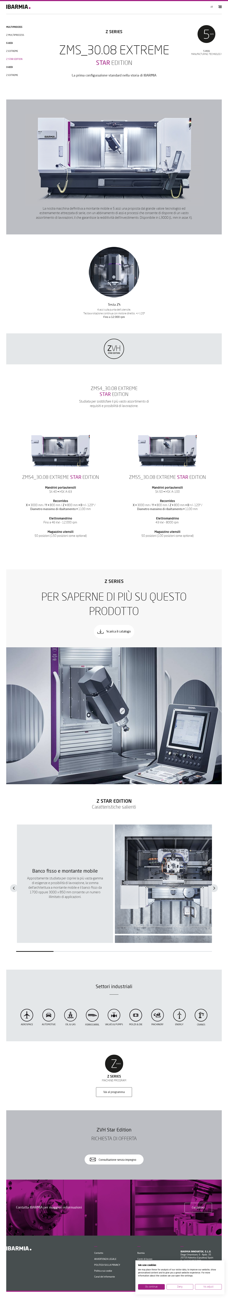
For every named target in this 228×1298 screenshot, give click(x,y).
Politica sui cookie (103, 1271)
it (212, 7)
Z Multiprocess (15, 35)
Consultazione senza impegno (117, 1159)
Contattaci (198, 1207)
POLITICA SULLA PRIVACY (107, 1265)
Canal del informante (104, 1277)
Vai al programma (114, 1092)
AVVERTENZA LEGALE (105, 1259)
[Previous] (14, 888)
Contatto (98, 1253)
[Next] (214, 888)
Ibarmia (141, 1253)
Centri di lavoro (144, 1259)
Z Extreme (12, 51)
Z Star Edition (14, 59)
